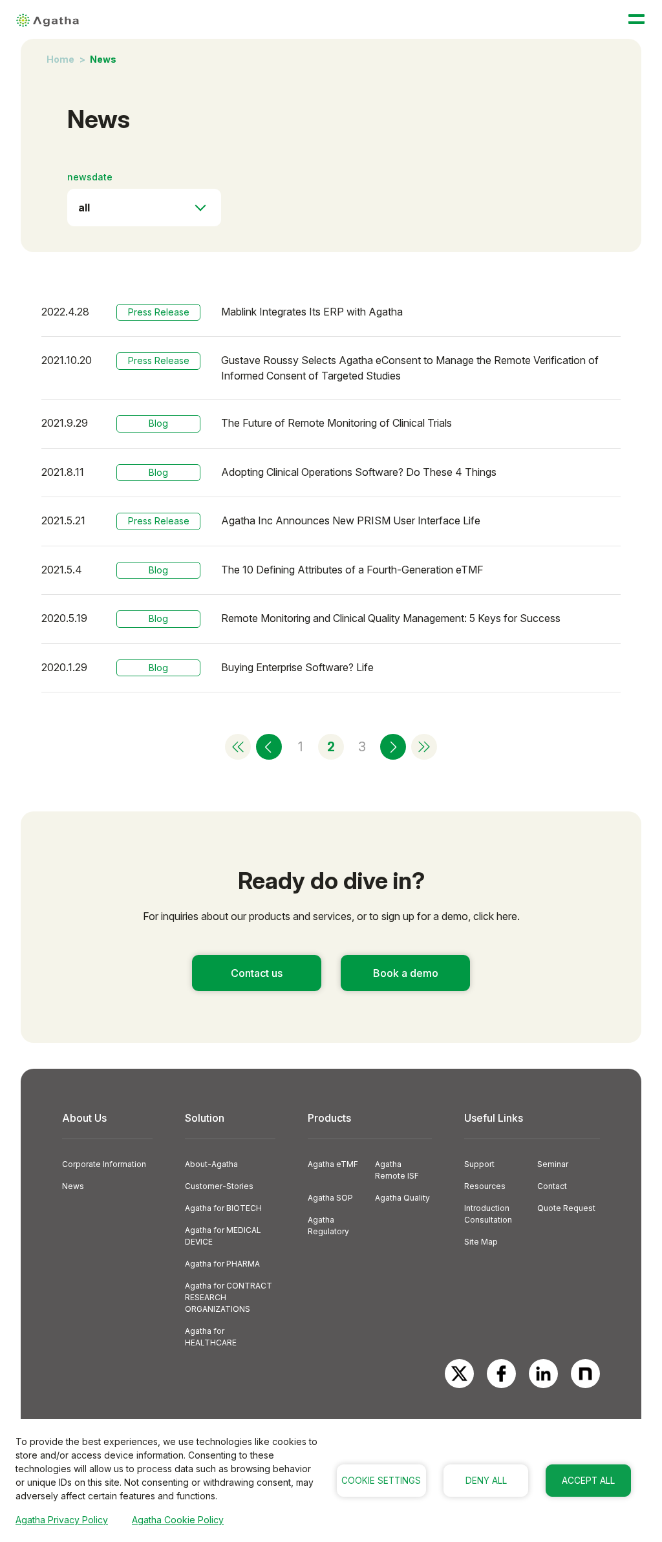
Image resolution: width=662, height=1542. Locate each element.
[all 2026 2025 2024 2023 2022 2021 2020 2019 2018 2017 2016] (144, 207)
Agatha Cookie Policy (178, 1519)
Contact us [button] (257, 973)
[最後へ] (424, 747)
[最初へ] (238, 747)
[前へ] (269, 747)
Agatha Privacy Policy (62, 1519)
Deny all (486, 1480)
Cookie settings (381, 1480)
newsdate (89, 176)
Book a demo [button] (405, 973)
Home (60, 59)
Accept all (588, 1480)
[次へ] (393, 747)
